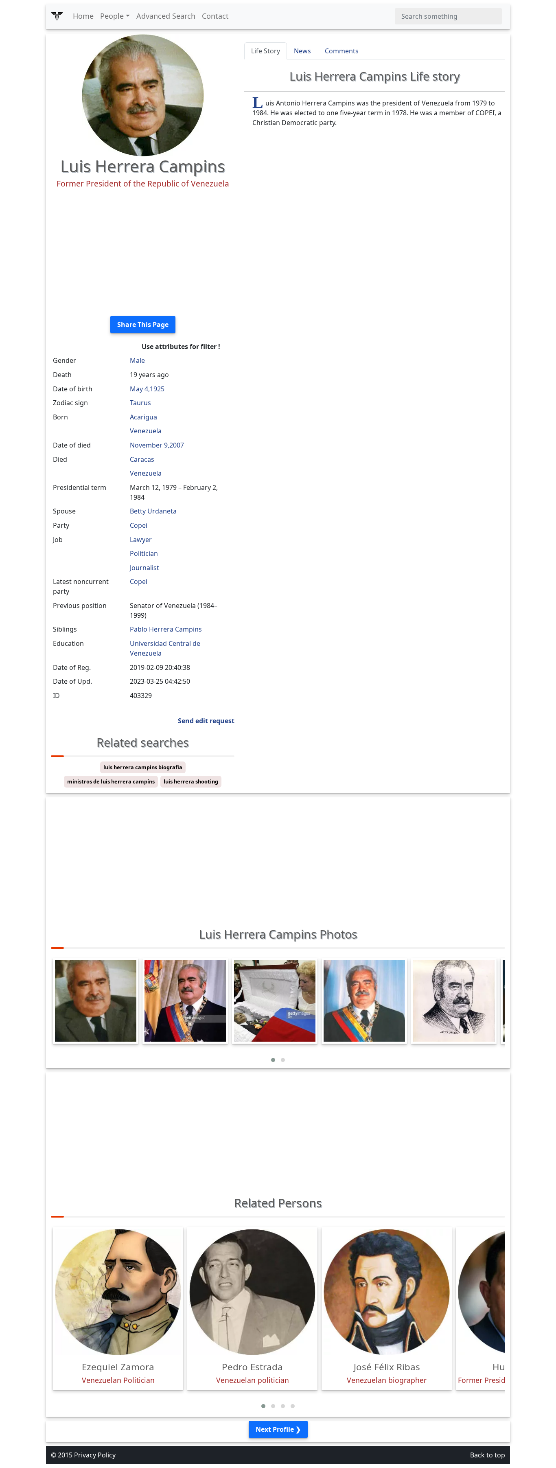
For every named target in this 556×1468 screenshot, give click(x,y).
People (112, 16)
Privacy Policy (95, 1454)
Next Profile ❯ (278, 1429)
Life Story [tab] (265, 50)
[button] (273, 1060)
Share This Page (143, 324)
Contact (215, 16)
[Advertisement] (142, 252)
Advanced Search (165, 16)
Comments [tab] (342, 50)
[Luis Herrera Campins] (143, 94)
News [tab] (302, 50)
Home (83, 16)
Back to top (487, 1454)
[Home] (57, 16)
